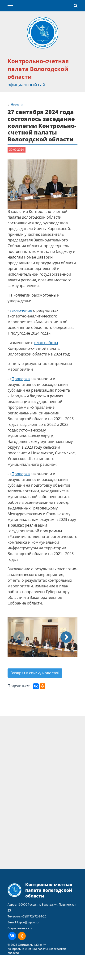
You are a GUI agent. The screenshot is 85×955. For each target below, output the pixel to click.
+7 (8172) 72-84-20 (33, 916)
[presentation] (19, 637)
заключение (21, 310)
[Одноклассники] (42, 686)
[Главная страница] (42, 32)
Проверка (21, 378)
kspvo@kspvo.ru (27, 922)
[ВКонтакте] (36, 686)
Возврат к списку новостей (35, 673)
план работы (46, 342)
